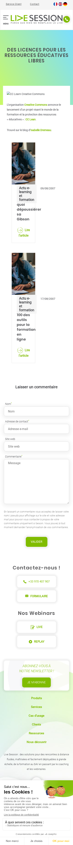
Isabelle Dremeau (41, 130)
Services (36, 707)
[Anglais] (60, 5)
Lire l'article (24, 232)
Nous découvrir (37, 742)
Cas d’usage (36, 715)
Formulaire (39, 596)
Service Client (13, 4)
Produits (36, 698)
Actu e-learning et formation (26, 194)
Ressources (36, 733)
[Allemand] (65, 5)
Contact (34, 4)
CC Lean (31, 119)
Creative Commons (35, 104)
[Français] (55, 5)
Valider (36, 542)
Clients (36, 724)
